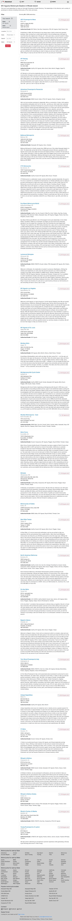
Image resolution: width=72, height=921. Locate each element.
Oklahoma (3, 880)
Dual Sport (40, 853)
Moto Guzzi (16, 863)
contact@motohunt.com (45, 916)
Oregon (15, 880)
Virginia (63, 882)
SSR (50, 863)
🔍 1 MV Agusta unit (64, 415)
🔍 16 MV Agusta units (63, 288)
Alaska (15, 870)
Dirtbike (27, 853)
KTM (50, 861)
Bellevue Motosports (27, 135)
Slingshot (63, 863)
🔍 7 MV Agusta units (64, 19)
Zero (62, 865)
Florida (27, 871)
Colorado (63, 870)
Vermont (51, 882)
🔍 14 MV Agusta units (63, 372)
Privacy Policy (36, 919)
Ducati (51, 859)
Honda (15, 861)
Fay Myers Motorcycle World (30, 203)
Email (20, 909)
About (50, 919)
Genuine (63, 859)
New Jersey (4, 878)
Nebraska (39, 876)
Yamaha (51, 865)
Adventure (4, 853)
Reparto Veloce (25, 620)
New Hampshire (65, 876)
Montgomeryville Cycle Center (30, 372)
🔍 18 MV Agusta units (63, 758)
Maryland (27, 875)
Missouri (15, 876)
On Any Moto (25, 589)
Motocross (64, 853)
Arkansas (39, 870)
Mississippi (4, 876)
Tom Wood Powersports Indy (30, 659)
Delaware (15, 871)
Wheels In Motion (26, 758)
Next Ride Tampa (26, 519)
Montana (27, 876)
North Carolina (41, 878)
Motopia (23, 473)
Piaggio (27, 863)
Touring (39, 854)
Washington (4, 883)
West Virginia (16, 883)
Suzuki (3, 865)
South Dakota (4, 882)
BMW (14, 859)
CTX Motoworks (26, 166)
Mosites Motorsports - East (29, 415)
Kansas (51, 873)
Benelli (26, 859)
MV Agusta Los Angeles (28, 288)
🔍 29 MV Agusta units (63, 343)
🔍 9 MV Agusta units (64, 504)
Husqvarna (28, 861)
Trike (50, 854)
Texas (26, 882)
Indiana (27, 873)
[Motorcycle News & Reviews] (51, 1)
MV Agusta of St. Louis (28, 327)
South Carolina (65, 880)
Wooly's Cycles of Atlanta (29, 811)
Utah (38, 882)
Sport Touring (28, 854)
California (51, 870)
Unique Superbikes (27, 695)
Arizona (27, 870)
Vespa (26, 865)
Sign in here (21, 914)
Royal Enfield (40, 863)
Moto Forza (24, 432)
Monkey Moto (25, 343)
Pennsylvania (28, 880)
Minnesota (64, 875)
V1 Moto (23, 729)
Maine (14, 875)
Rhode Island (52, 880)
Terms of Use (44, 919)
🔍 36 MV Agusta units (63, 695)
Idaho (2, 873)
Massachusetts (41, 875)
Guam (50, 871)
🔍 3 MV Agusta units (64, 89)
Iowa (38, 873)
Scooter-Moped (5, 854)
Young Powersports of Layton (30, 827)
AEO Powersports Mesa (28, 19)
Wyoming (39, 883)
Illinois (14, 873)
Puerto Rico (40, 880)
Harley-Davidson (5, 861)
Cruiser (15, 853)
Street (62, 854)
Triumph (15, 865)
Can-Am (39, 859)
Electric (51, 853)
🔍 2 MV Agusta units (64, 166)
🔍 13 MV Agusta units (63, 135)
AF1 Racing (24, 58)
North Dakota (52, 878)
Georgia (39, 871)
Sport (14, 854)
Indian (38, 861)
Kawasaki (63, 861)
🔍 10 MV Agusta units (63, 555)
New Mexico (16, 878)
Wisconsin (27, 883)
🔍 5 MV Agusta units (64, 203)
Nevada (51, 876)
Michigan (51, 875)
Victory (39, 865)
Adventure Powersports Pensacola (32, 89)
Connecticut (4, 871)
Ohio (62, 878)
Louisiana (3, 875)
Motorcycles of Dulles (28, 504)
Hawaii (63, 871)
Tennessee (16, 882)
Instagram (5, 909)
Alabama (3, 870)
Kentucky (63, 873)
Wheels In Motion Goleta (28, 794)
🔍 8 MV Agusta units (64, 59)
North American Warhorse (29, 555)
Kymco (3, 863)
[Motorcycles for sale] (20, 1)
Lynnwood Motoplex (27, 254)
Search (8, 45)
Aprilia (2, 859)
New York (27, 878)
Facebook (13, 909)
